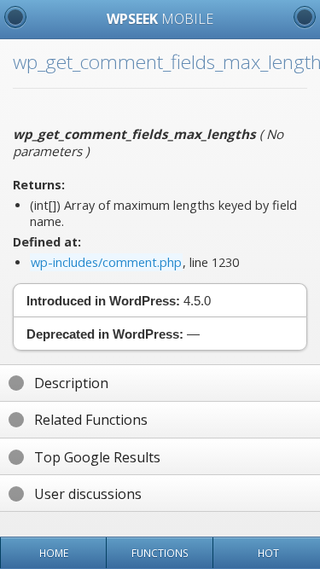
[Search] (305, 17)
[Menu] (15, 17)
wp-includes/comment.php (106, 262)
